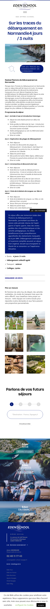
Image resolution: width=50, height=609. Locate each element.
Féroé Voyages (11, 581)
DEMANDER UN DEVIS (14, 278)
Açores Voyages (11, 578)
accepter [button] (41, 605)
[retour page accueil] (25, 6)
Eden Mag (10, 584)
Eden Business (11, 575)
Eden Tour (10, 570)
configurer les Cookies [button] (24, 605)
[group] (25, 404)
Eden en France (11, 572)
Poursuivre (25, 424)
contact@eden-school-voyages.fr (17, 560)
